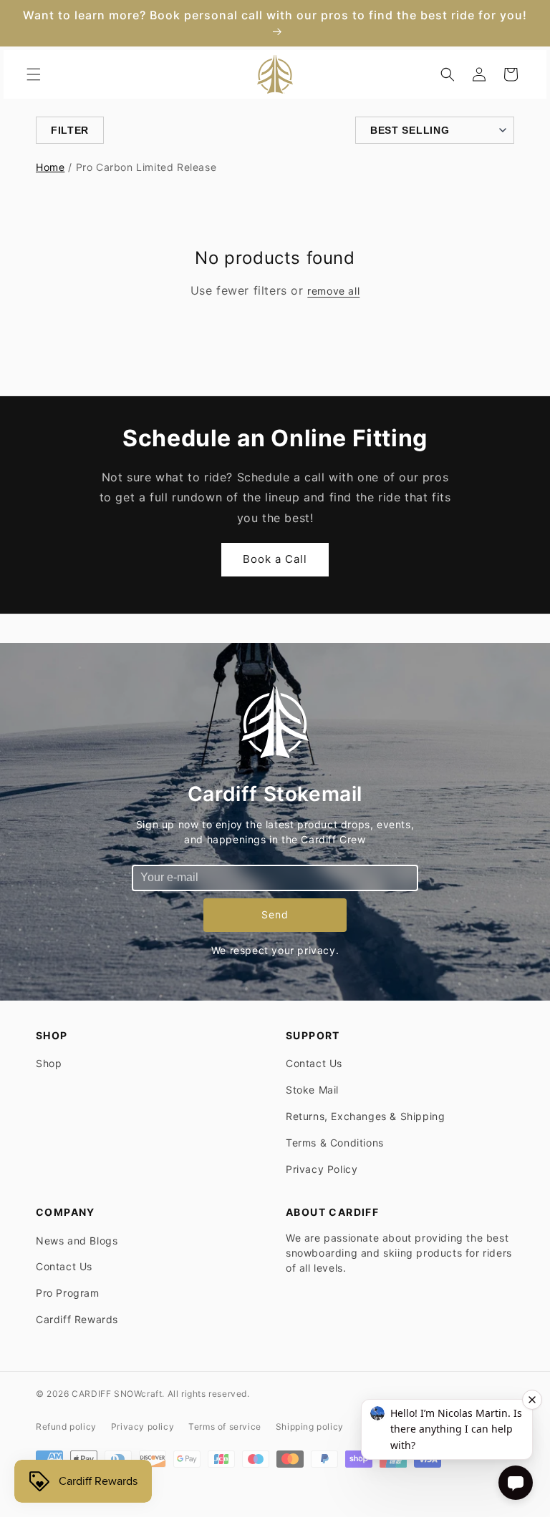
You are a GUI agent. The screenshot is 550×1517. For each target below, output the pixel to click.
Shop (49, 1063)
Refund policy (66, 1426)
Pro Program (68, 1293)
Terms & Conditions (335, 1142)
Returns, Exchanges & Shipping (365, 1116)
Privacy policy (142, 1426)
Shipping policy (310, 1426)
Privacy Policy (321, 1169)
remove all (333, 291)
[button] (33, 74)
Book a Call (275, 559)
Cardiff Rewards (77, 1319)
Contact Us (314, 1063)
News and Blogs (76, 1240)
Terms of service (224, 1426)
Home (50, 167)
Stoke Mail (312, 1090)
